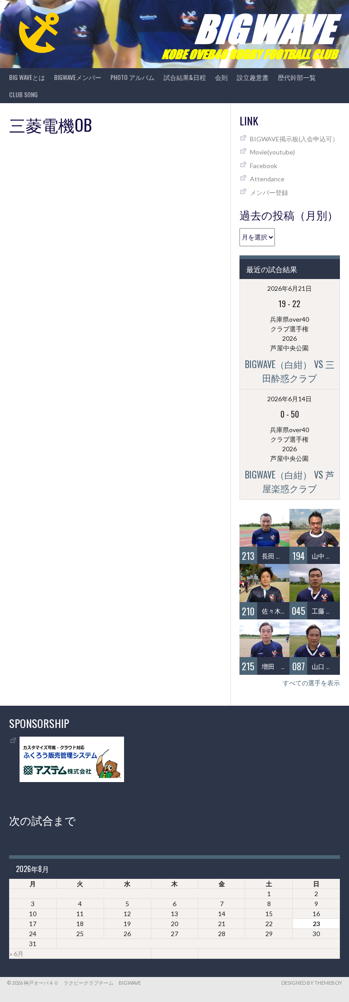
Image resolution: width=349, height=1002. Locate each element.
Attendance (267, 179)
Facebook (263, 165)
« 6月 (17, 953)
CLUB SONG (23, 94)
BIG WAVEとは (27, 77)
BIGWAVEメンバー (77, 77)
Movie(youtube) (272, 152)
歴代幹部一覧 (297, 77)
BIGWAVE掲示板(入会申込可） (294, 139)
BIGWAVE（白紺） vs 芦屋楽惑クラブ (289, 481)
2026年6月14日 (289, 399)
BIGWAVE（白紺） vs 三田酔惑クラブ (289, 370)
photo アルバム (132, 77)
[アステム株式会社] (72, 779)
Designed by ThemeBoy (311, 983)
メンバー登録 (269, 192)
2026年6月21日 (289, 288)
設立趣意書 (253, 77)
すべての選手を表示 (311, 683)
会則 (221, 77)
